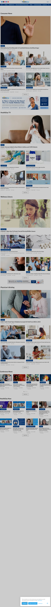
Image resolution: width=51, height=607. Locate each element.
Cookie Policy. (39, 600)
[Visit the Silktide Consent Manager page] (47, 603)
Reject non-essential (32, 603)
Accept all (24, 603)
